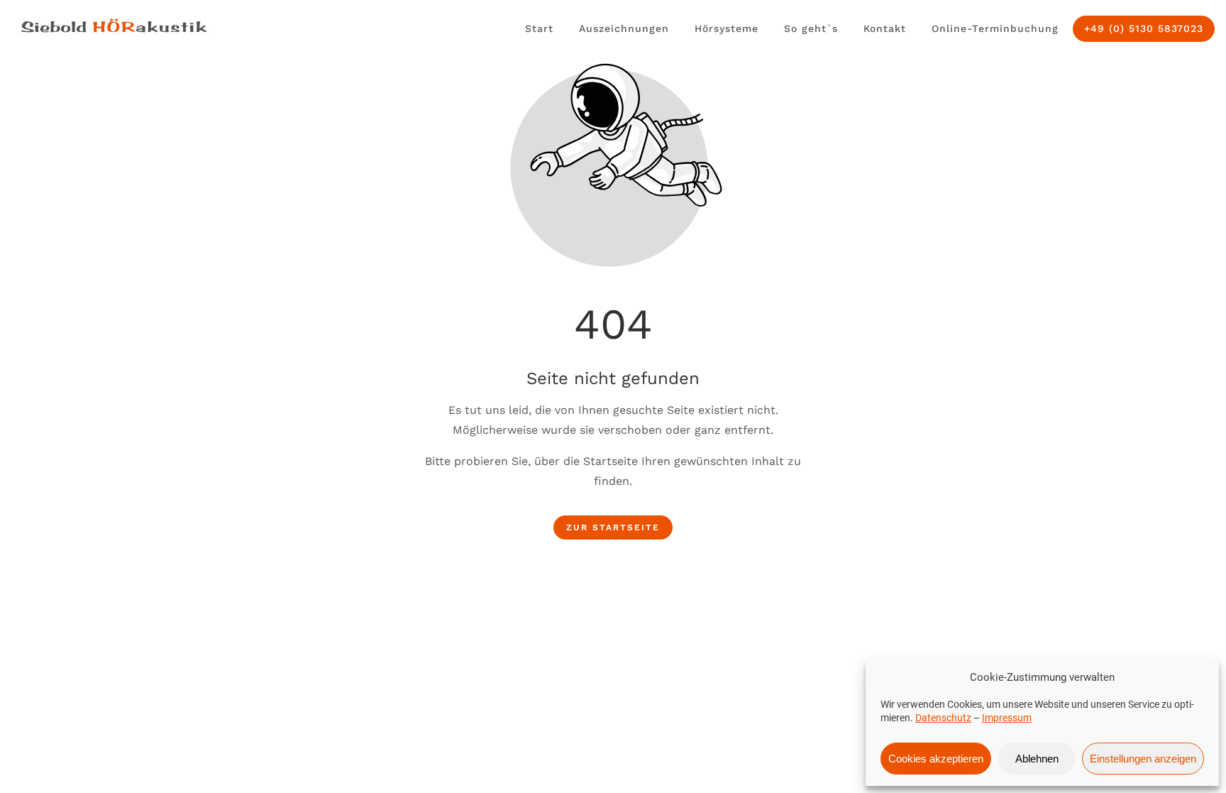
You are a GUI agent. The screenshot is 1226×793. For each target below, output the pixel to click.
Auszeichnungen (624, 28)
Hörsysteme (726, 28)
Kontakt (884, 28)
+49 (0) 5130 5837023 (1143, 28)
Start (539, 28)
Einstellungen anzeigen (1143, 759)
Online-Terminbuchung (995, 28)
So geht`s (811, 28)
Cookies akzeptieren (935, 759)
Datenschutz (943, 717)
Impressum (1007, 717)
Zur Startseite (613, 527)
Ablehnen (1037, 759)
